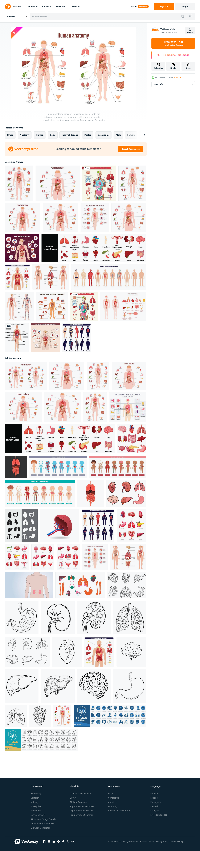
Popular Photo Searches (81, 810)
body (52, 134)
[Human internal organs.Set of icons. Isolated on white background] (93, 248)
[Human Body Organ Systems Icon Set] (76, 337)
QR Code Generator (40, 827)
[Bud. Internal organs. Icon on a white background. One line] (58, 617)
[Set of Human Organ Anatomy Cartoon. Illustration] (131, 438)
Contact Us (113, 797)
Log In (185, 6)
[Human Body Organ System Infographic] (17, 277)
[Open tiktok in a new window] (63, 841)
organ (10, 134)
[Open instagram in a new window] (49, 841)
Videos (45, 6)
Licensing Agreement (80, 793)
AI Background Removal (42, 823)
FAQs (110, 793)
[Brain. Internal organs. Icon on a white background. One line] (131, 652)
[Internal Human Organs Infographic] (50, 277)
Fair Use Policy (177, 841)
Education (36, 810)
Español (154, 797)
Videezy (34, 802)
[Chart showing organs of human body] (99, 183)
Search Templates (131, 149)
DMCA (73, 797)
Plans (134, 6)
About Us (112, 802)
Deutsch (154, 806)
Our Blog (112, 806)
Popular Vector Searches (82, 806)
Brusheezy (36, 793)
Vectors (17, 6)
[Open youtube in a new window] (73, 841)
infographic (103, 134)
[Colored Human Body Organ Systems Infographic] (52, 306)
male (118, 134)
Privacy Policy (162, 841)
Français (154, 810)
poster (87, 134)
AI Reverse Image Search (43, 819)
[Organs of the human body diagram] (84, 306)
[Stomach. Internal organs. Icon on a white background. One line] (21, 617)
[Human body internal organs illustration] (123, 306)
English (154, 793)
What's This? (179, 77)
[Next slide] (142, 135)
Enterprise (36, 806)
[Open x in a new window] (68, 841)
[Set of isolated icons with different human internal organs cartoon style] (126, 493)
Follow (190, 32)
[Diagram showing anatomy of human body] (17, 337)
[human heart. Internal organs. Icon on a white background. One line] (67, 652)
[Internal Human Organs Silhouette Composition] (22, 248)
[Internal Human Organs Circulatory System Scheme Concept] (19, 306)
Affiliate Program (78, 802)
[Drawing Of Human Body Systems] (58, 467)
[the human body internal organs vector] (21, 525)
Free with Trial (173, 43)
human (40, 134)
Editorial (60, 6)
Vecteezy (35, 797)
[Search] (182, 16)
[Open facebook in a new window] (44, 841)
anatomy (24, 134)
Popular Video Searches (81, 814)
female (131, 134)
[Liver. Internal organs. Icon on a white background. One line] (21, 686)
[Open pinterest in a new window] (58, 841)
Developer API (38, 814)
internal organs (70, 134)
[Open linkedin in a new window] (54, 841)
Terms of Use (148, 841)
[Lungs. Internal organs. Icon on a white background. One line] (129, 617)
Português (155, 802)
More (74, 6)
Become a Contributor (119, 810)
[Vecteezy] (8, 6)
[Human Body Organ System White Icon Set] (108, 277)
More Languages (158, 815)
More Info (158, 84)
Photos (31, 6)
